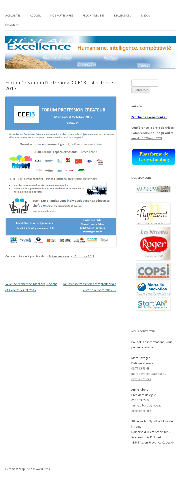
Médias (146, 15)
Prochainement (93, 15)
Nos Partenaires (61, 15)
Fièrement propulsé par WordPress (27, 469)
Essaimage (12, 25)
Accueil (35, 15)
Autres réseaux (59, 256)
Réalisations (123, 15)
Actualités (12, 15)
